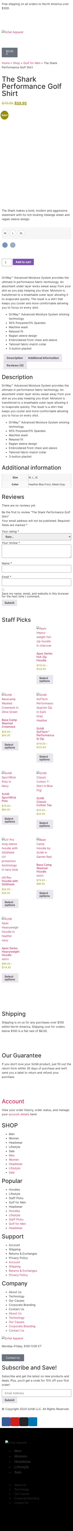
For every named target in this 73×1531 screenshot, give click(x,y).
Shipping (15, 1249)
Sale (12, 1151)
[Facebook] (6, 1421)
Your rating (10, 531)
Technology (16, 1296)
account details (19, 1114)
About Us (15, 1292)
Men (12, 1134)
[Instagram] (23, 1421)
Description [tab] (15, 358)
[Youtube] (15, 1421)
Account (13, 1101)
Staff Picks (16, 1198)
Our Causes (16, 1300)
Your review (11, 542)
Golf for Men (31, 63)
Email (6, 576)
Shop (16, 63)
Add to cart (23, 262)
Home (6, 63)
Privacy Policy (18, 1258)
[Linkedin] (32, 1421)
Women (14, 1138)
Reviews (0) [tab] (15, 365)
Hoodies (14, 1189)
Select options (44, 679)
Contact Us (16, 1309)
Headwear (16, 1142)
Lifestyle (14, 1147)
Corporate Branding (22, 1305)
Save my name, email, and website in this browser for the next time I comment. (35, 595)
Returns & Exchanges (23, 1253)
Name (7, 563)
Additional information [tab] (43, 358)
